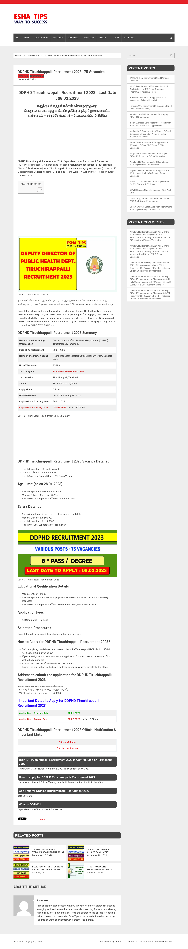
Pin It (43, 819)
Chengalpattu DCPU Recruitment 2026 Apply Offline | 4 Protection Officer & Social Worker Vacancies (150, 237)
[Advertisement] (67, 139)
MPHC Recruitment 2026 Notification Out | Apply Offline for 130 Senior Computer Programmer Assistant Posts (149, 89)
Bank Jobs (58, 37)
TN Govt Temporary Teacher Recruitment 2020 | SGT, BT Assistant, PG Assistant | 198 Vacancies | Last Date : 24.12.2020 (48, 851)
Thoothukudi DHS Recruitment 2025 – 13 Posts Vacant (99, 868)
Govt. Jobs (40, 37)
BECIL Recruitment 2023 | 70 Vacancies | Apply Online (47, 868)
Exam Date (129, 37)
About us (120, 941)
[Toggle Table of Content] (38, 189)
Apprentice (73, 37)
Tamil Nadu (33, 55)
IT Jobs (115, 37)
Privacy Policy (107, 941)
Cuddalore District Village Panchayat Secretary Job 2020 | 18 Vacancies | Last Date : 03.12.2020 (100, 851)
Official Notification (67, 748)
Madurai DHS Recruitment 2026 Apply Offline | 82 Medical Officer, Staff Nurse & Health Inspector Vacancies (150, 134)
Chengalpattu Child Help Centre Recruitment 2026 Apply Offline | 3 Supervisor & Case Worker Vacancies (150, 282)
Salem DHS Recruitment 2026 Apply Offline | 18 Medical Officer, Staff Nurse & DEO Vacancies (149, 145)
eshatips (44, 900)
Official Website (67, 742)
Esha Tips (18, 941)
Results (103, 37)
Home (26, 37)
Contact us (132, 941)
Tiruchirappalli (37, 76)
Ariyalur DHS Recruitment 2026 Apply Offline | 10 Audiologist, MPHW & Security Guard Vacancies (150, 173)
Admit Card (89, 37)
